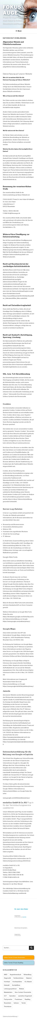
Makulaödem (8, 992)
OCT (5, 996)
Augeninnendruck (15, 974)
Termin (23, 1003)
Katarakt (7, 985)
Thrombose (7, 1006)
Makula (21, 989)
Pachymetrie (8, 999)
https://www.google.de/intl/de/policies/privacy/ (18, 686)
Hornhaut (7, 982)
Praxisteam (18, 999)
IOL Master (28, 982)
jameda (24, 917)
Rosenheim (11, 206)
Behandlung (27, 974)
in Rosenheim (18, 935)
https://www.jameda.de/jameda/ (13, 737)
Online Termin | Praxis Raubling (13, 962)
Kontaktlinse (16, 985)
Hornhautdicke (17, 982)
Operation (12, 996)
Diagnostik (7, 978)
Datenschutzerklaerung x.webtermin (14, 893)
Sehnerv (16, 1003)
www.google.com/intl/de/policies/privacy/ (16, 798)
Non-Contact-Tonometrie (23, 992)
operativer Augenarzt (25, 996)
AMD (5, 974)
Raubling (27, 999)
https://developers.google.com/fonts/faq (16, 617)
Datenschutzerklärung (10, 1016)
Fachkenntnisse (18, 978)
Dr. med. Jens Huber (21, 909)
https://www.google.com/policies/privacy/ (16, 621)
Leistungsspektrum (10, 989)
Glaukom (29, 978)
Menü (19, 31)
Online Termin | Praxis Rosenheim (14, 957)
